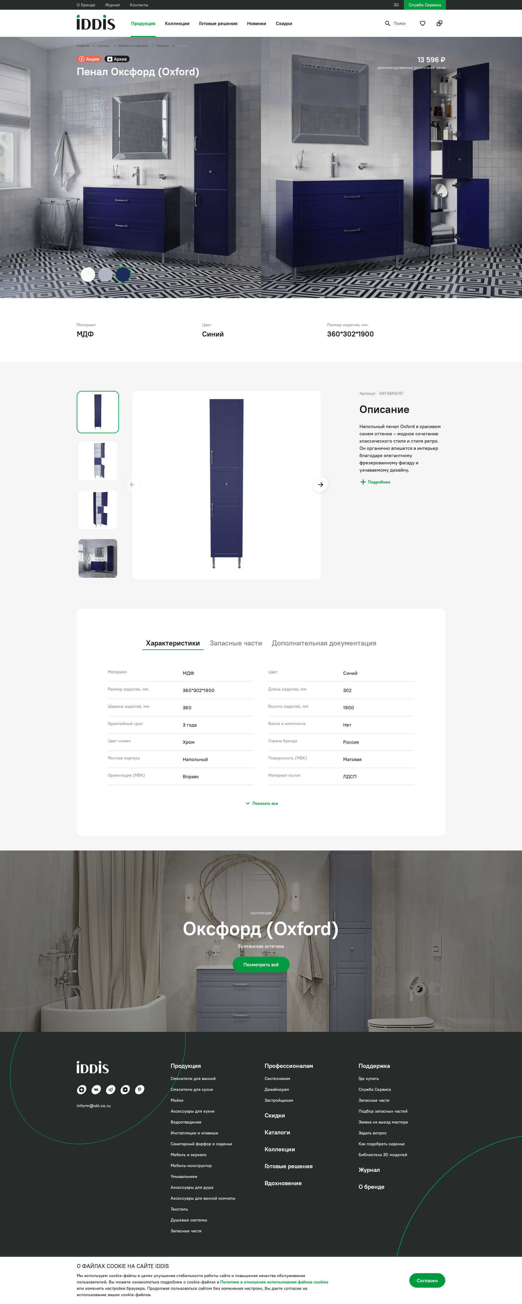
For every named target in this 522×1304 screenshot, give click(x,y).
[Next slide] (320, 485)
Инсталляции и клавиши (194, 1133)
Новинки (256, 23)
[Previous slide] (132, 485)
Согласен (427, 1280)
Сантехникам (277, 1078)
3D (396, 5)
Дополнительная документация (324, 642)
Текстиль (179, 1209)
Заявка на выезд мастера (383, 1122)
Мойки (177, 1100)
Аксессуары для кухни (192, 1111)
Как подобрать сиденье (382, 1143)
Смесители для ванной (193, 1078)
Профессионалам (289, 1065)
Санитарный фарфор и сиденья (201, 1143)
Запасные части (236, 642)
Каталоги (277, 1132)
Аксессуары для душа (192, 1187)
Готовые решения (218, 23)
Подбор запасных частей (383, 1111)
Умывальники (184, 1176)
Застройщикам (279, 1100)
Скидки (284, 23)
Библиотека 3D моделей (383, 1154)
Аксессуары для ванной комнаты (203, 1198)
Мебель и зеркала (133, 46)
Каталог (104, 46)
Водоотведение (186, 1122)
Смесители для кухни (192, 1089)
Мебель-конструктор (191, 1165)
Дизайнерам (277, 1089)
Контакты (139, 5)
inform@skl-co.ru (94, 1105)
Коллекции (177, 23)
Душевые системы (189, 1220)
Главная (83, 46)
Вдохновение (283, 1183)
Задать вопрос (373, 1133)
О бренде (86, 5)
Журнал (112, 5)
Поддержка (374, 1065)
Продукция (143, 23)
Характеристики (173, 642)
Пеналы (162, 46)
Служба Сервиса (425, 5)
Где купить (369, 1078)
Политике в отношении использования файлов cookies (274, 1282)
